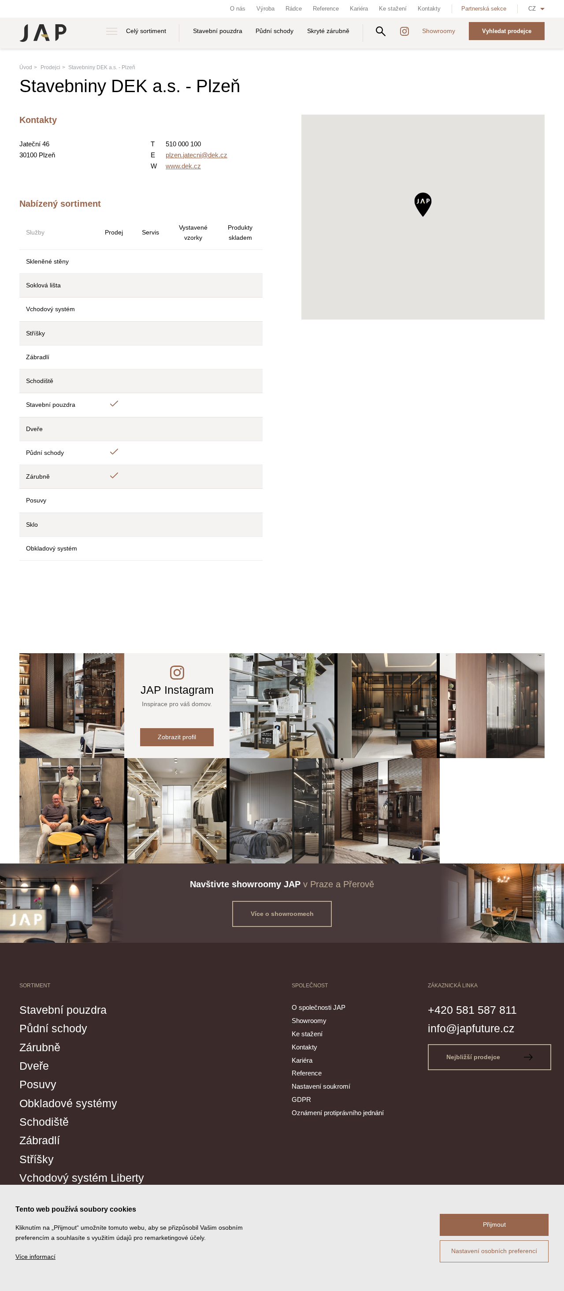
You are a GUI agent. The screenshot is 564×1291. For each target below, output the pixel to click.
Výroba (265, 8)
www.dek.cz (183, 166)
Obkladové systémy (68, 1103)
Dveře (34, 1066)
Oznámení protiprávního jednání (338, 1112)
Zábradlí (39, 1140)
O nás (237, 8)
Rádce (294, 8)
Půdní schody (274, 30)
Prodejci (50, 67)
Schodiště (44, 1122)
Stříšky (36, 1159)
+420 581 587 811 (472, 1010)
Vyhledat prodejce (506, 31)
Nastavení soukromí (321, 1086)
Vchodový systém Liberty (81, 1178)
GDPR (301, 1099)
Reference (326, 8)
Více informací (35, 1256)
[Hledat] (381, 31)
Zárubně (39, 1047)
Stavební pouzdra (217, 30)
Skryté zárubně (328, 30)
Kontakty (429, 8)
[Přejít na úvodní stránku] (43, 33)
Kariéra (359, 8)
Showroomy (438, 30)
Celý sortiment (146, 30)
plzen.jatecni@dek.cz (196, 155)
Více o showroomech (282, 913)
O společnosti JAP (318, 1007)
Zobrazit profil (177, 736)
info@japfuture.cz (471, 1028)
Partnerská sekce (483, 8)
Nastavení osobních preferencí (494, 1250)
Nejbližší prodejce (474, 1056)
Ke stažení (393, 8)
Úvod (25, 67)
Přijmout (494, 1224)
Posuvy (37, 1084)
